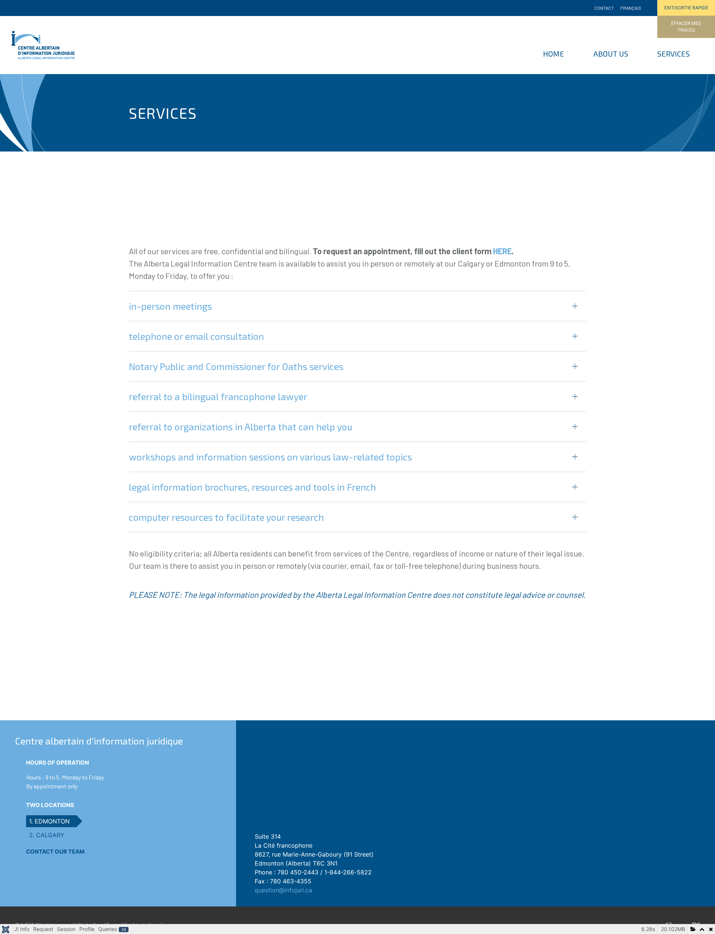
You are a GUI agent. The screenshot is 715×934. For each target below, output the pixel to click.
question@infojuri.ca (283, 890)
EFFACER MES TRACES (686, 26)
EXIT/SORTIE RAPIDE (686, 7)
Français (630, 7)
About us (610, 53)
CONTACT (604, 7)
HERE (502, 251)
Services (673, 53)
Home (553, 53)
